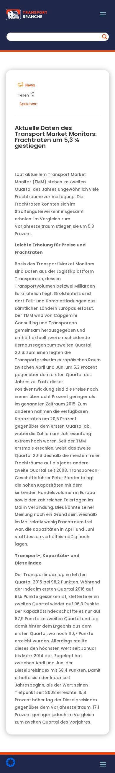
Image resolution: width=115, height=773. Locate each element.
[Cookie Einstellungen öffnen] (10, 766)
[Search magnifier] (105, 37)
